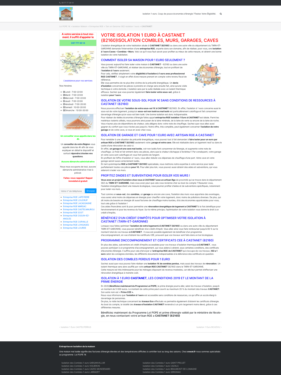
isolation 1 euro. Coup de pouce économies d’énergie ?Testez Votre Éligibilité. (179, 13)
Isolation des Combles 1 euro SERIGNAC (162, 372)
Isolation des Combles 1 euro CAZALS (161, 366)
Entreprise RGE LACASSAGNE (77, 203)
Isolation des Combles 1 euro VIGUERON (80, 366)
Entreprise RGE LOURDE (74, 228)
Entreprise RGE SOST (73, 212)
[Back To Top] (273, 368)
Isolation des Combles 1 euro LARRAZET (80, 372)
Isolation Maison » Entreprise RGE (87, 26)
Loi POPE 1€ (64, 26)
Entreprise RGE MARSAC (74, 206)
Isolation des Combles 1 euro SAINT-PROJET (164, 363)
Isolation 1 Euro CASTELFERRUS (76, 327)
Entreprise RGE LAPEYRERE (76, 197)
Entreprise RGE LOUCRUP (75, 200)
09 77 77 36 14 (67, 3)
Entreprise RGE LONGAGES (76, 225)
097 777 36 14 (78, 43)
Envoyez (91, 191)
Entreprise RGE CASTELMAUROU (79, 209)
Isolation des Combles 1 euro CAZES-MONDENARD (85, 369)
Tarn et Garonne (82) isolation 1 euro (122, 26)
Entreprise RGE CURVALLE (75, 221)
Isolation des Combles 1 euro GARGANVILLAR (83, 363)
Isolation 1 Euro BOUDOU (208, 327)
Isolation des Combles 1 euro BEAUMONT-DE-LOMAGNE (170, 369)
